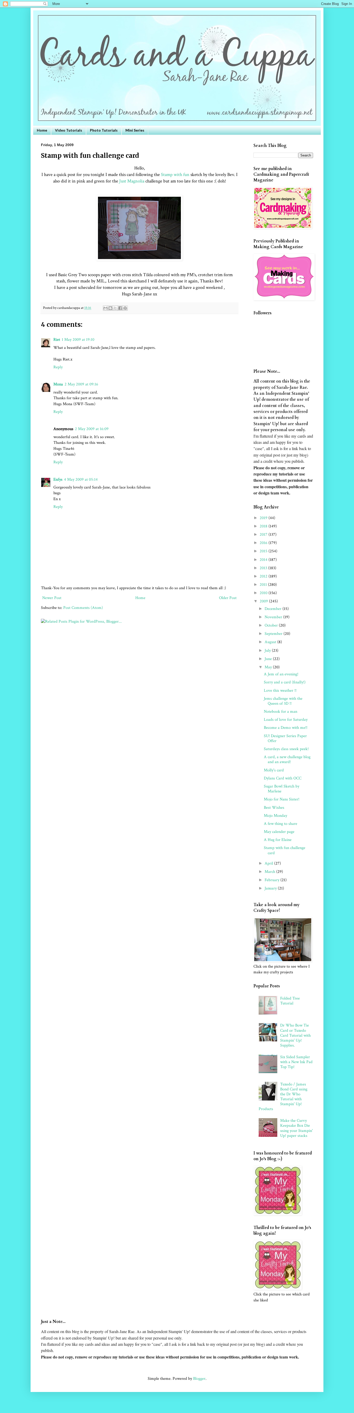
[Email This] (105, 308)
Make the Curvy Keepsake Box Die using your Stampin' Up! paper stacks (296, 1128)
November (274, 617)
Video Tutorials (68, 130)
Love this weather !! (280, 690)
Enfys (57, 479)
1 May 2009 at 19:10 (78, 339)
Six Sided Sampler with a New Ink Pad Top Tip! (296, 1062)
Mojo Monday (275, 815)
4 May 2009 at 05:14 (81, 479)
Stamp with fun (175, 175)
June (269, 659)
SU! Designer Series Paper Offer (285, 738)
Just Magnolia (131, 181)
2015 (264, 551)
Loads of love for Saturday (286, 719)
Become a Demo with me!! (285, 727)
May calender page (279, 831)
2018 (264, 526)
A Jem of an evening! (281, 674)
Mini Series (134, 130)
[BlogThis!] (110, 308)
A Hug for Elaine (278, 840)
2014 (264, 559)
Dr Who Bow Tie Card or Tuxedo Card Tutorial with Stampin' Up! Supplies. (295, 1035)
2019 (264, 518)
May (269, 667)
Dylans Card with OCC (282, 778)
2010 (264, 593)
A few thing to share (280, 823)
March (270, 871)
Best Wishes (274, 807)
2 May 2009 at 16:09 (92, 429)
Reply (58, 367)
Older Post (228, 598)
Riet (56, 339)
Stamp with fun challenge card (284, 850)
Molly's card (274, 770)
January (271, 888)
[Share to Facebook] (120, 308)
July (268, 650)
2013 (264, 568)
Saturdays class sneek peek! (286, 749)
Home (42, 130)
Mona (58, 384)
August (271, 642)
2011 (264, 584)
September (274, 633)
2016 (264, 543)
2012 (264, 576)
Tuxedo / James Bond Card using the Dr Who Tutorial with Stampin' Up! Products (283, 1097)
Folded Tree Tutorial (290, 1001)
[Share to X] (115, 308)
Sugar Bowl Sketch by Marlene (281, 789)
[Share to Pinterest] (125, 308)
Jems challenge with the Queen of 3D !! (283, 701)
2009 (264, 601)
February (272, 880)
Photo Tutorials (104, 130)
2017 (264, 534)
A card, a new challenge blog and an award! (287, 759)
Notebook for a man (280, 711)
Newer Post (51, 598)
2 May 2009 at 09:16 (81, 384)
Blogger (199, 1378)
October (272, 625)
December (273, 609)
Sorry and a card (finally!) (285, 682)
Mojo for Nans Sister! (281, 799)
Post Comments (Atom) (83, 607)
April (269, 863)
